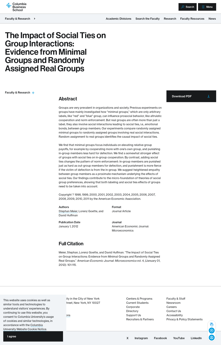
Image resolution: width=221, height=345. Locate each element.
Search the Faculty (148, 18)
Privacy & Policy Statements (184, 319)
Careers (171, 307)
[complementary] (212, 331)
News (212, 18)
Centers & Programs (139, 298)
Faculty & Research (17, 18)
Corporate (133, 307)
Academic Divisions (118, 18)
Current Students (137, 302)
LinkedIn (196, 338)
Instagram (141, 338)
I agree (11, 336)
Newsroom (173, 302)
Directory (132, 311)
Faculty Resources (192, 18)
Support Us (133, 315)
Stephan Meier (68, 211)
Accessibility (174, 315)
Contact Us (173, 311)
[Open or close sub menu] (33, 92)
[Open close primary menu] (34, 18)
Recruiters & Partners (140, 319)
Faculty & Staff (175, 298)
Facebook (160, 338)
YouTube (179, 338)
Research (170, 18)
